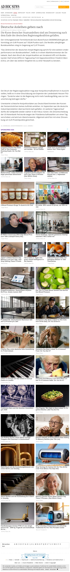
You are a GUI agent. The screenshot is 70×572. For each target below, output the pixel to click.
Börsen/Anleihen (18, 23)
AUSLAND (58, 13)
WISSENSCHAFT (50, 13)
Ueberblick (26, 20)
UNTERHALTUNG (40, 13)
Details (47, 569)
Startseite (15, 20)
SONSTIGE (13, 15)
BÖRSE (15, 13)
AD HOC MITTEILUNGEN (6, 17)
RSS (62, 1)
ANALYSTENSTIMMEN (16, 17)
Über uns (17, 563)
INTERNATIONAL (5, 15)
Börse (21, 20)
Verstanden (53, 569)
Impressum (25, 560)
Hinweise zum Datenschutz (54, 560)
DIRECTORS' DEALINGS (36, 17)
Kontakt (17, 560)
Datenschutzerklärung (37, 560)
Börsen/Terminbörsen (7, 23)
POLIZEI (64, 13)
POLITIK (28, 13)
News (10, 560)
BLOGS (48, 1)
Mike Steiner (39, 563)
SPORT (33, 13)
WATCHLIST (66, 1)
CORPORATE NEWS (26, 17)
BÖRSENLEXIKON (55, 1)
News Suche (62, 7)
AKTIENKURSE (9, 13)
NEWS (2, 13)
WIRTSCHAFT (21, 13)
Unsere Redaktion (27, 563)
